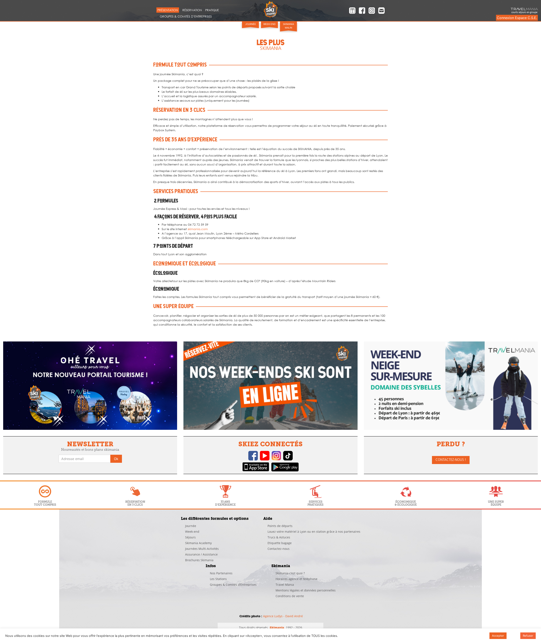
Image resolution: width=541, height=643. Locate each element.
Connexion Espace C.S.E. (517, 18)
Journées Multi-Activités (202, 549)
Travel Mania (285, 585)
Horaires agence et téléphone (296, 579)
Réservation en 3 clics (135, 503)
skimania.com (198, 229)
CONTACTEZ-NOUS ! (451, 460)
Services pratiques (315, 503)
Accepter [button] (498, 635)
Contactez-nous (279, 549)
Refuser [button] (528, 635)
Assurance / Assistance (201, 554)
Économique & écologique (406, 503)
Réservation (192, 10)
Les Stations (218, 579)
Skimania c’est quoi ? (290, 573)
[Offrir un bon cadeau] (352, 11)
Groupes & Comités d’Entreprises (186, 16)
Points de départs (280, 526)
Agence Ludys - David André (283, 616)
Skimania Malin (288, 26)
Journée (250, 24)
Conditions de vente (290, 596)
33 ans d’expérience (225, 503)
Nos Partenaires (221, 573)
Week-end (269, 24)
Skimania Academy (198, 543)
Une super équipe (496, 503)
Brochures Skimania (199, 560)
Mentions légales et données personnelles (306, 590)
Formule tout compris (45, 503)
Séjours (190, 537)
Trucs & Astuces (279, 537)
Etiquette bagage (280, 543)
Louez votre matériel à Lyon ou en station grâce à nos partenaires (314, 532)
